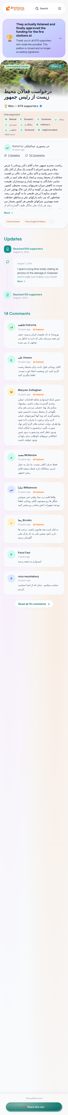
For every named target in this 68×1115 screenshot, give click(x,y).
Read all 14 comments (34, 604)
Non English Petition (35, 221)
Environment (13, 221)
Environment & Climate (17, 66)
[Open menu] (59, 8)
